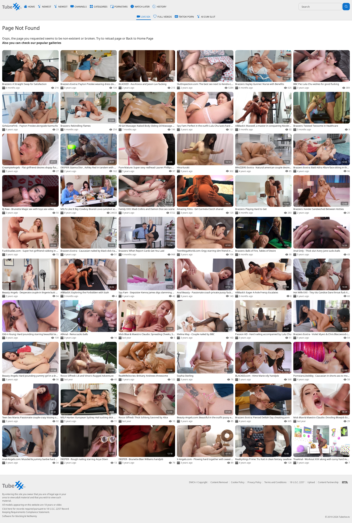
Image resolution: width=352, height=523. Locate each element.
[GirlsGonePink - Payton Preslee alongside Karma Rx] (30, 112)
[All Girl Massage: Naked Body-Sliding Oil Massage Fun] (147, 112)
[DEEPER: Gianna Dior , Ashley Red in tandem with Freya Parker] (88, 153)
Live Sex (145, 16)
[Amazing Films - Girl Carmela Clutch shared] (205, 195)
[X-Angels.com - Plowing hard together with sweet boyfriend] (205, 445)
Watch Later (142, 6)
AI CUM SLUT (208, 16)
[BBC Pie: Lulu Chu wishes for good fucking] (321, 70)
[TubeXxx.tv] (12, 6)
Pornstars (121, 6)
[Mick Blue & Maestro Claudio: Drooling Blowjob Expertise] (321, 403)
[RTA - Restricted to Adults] (345, 482)
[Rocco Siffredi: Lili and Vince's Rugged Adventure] (88, 362)
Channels (81, 6)
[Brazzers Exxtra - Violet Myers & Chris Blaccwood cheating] (321, 320)
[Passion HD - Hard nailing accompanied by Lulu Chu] (263, 320)
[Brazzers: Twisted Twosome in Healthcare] (321, 112)
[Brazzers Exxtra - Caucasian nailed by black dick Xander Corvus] (88, 237)
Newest (46, 6)
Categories (100, 6)
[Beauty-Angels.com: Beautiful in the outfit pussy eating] (205, 403)
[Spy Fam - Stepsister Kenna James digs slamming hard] (147, 278)
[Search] (346, 6)
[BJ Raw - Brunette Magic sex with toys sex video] (30, 195)
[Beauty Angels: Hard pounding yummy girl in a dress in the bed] (30, 362)
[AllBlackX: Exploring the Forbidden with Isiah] (88, 278)
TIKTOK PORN (186, 16)
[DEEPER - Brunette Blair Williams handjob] (147, 445)
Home (31, 6)
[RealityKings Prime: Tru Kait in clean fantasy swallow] (263, 445)
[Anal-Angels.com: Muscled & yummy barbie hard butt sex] (30, 445)
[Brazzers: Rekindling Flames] (88, 112)
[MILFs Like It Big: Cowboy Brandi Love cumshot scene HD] (88, 195)
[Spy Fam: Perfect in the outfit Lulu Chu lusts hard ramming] (205, 112)
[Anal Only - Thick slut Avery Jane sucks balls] (321, 237)
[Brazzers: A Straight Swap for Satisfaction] (30, 70)
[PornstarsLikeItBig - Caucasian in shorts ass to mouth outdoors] (321, 362)
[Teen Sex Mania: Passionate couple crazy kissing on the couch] (30, 403)
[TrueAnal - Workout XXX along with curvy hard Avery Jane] (321, 445)
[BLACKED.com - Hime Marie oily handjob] (263, 362)
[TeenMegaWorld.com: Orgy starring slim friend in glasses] (205, 237)
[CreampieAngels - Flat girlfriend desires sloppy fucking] (30, 153)
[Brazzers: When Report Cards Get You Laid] (147, 237)
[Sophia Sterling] (205, 362)
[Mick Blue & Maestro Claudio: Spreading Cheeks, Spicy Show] (147, 320)
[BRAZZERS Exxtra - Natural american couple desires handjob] (263, 153)
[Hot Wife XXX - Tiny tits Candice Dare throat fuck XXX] (321, 278)
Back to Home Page (139, 38)
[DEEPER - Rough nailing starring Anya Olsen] (88, 445)
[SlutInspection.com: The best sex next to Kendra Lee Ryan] (205, 70)
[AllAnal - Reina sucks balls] (88, 320)
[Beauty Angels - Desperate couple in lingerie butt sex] (30, 278)
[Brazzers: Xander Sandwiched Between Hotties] (321, 195)
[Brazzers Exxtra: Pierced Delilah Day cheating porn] (263, 403)
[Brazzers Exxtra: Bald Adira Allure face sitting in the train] (321, 153)
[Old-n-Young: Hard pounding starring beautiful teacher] (30, 320)
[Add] (6, 54)
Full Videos (164, 16)
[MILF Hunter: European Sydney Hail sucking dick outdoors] (88, 403)
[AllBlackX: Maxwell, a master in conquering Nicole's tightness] (263, 112)
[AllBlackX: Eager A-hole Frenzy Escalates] (263, 278)
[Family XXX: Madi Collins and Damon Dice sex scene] (147, 195)
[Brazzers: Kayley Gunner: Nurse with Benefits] (263, 70)
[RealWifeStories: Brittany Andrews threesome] (147, 362)
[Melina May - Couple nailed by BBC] (205, 320)
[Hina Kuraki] (205, 153)
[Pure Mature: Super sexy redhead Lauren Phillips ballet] (147, 153)
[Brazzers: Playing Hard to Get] (263, 195)
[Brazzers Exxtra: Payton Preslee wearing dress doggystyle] (88, 70)
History (161, 6)
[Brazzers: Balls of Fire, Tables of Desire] (263, 237)
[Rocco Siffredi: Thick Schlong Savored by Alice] (147, 403)
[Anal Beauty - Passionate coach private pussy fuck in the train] (205, 278)
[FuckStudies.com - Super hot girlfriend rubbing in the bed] (30, 237)
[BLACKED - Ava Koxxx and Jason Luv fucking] (147, 70)
